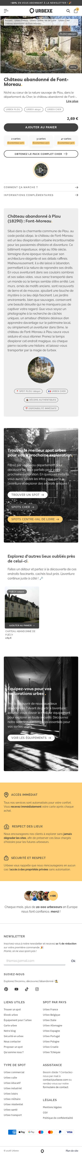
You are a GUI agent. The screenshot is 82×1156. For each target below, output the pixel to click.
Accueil (8, 20)
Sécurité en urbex (13, 1036)
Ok (73, 961)
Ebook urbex (11, 1014)
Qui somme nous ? (13, 1052)
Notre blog (10, 1030)
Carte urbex (10, 1025)
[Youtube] (16, 989)
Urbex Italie (49, 1020)
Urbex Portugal (51, 1036)
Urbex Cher (64, 20)
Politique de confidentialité (58, 1118)
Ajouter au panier (41, 127)
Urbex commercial (14, 1072)
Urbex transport (13, 1115)
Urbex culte (10, 1077)
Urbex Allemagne (52, 1025)
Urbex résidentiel (13, 1104)
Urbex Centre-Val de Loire (43, 20)
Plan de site (72, 1151)
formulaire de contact (55, 1087)
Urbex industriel (13, 1088)
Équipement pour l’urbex (18, 1020)
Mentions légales (52, 1107)
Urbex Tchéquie (51, 1052)
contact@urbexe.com (55, 1079)
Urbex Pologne (51, 1041)
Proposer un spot (13, 1047)
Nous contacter (12, 1041)
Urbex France (21, 20)
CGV (45, 1112)
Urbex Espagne (51, 1030)
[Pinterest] (6, 989)
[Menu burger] (6, 10)
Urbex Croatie (50, 1047)
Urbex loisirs (11, 1093)
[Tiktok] (26, 989)
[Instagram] (37, 989)
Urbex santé (10, 1109)
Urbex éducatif (12, 1083)
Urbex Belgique (51, 1014)
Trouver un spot (12, 1009)
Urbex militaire (12, 1099)
